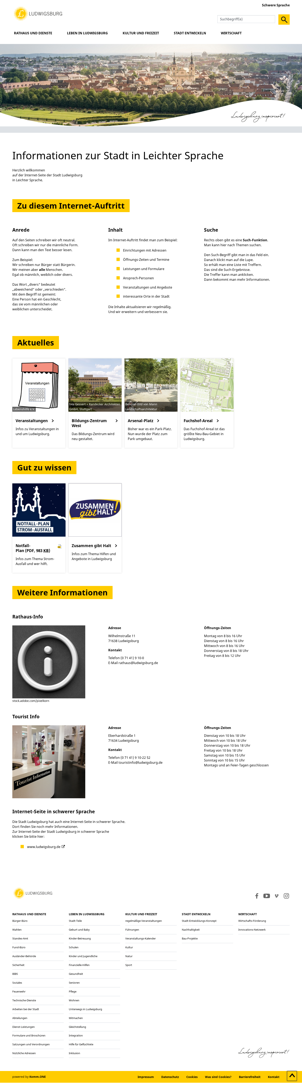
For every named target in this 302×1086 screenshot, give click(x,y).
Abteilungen (19, 1018)
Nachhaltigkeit (191, 929)
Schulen (73, 947)
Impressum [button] (146, 1077)
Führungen (132, 929)
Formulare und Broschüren (28, 1035)
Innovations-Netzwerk (252, 929)
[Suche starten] (284, 19)
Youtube (266, 896)
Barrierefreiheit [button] (250, 1077)
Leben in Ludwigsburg (87, 33)
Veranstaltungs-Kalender (140, 938)
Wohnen (74, 1000)
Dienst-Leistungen (23, 1027)
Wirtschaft (231, 33)
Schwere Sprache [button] (276, 5)
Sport (128, 965)
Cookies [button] (192, 1077)
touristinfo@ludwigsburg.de (141, 762)
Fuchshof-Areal (198, 420)
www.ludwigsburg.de (43, 847)
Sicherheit (18, 965)
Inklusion (74, 1053)
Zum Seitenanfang (292, 1076)
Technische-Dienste (24, 1000)
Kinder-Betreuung (80, 938)
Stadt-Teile (75, 921)
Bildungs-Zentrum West (89, 423)
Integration (76, 1035)
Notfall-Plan (33, 548)
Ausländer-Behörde (24, 956)
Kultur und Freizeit (141, 33)
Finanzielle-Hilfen (79, 965)
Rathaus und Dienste (33, 33)
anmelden (121, 1077)
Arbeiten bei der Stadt (25, 1009)
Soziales (17, 982)
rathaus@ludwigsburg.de (138, 663)
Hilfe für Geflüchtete (81, 1044)
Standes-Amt (20, 938)
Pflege (72, 991)
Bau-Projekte (190, 938)
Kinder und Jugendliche (83, 956)
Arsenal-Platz (140, 420)
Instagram (286, 896)
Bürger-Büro (20, 921)
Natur (129, 956)
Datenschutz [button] (170, 1077)
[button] (38, 13)
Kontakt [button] (273, 1077)
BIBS (15, 974)
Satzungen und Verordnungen (31, 1044)
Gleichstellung (77, 1027)
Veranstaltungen (32, 420)
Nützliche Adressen (24, 1053)
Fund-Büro (18, 947)
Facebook (256, 896)
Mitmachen (76, 1018)
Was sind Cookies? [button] (218, 1077)
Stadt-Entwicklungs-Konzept (199, 921)
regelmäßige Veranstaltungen (143, 921)
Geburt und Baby (79, 929)
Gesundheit (76, 974)
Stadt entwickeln (190, 33)
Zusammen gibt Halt (91, 545)
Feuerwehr (18, 991)
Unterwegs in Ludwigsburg (85, 1009)
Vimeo (276, 896)
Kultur (129, 947)
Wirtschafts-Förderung (252, 921)
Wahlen (17, 929)
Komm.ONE (37, 1077)
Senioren (74, 982)
